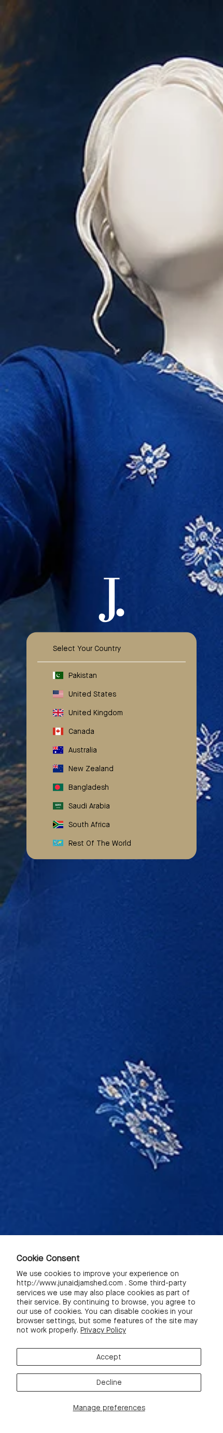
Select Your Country (87, 648)
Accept (108, 1357)
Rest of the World (99, 842)
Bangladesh (88, 787)
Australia (82, 749)
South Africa (89, 824)
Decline (109, 1382)
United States (92, 693)
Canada (81, 731)
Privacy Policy (103, 1330)
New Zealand (91, 768)
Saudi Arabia (89, 805)
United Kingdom (95, 712)
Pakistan (82, 675)
